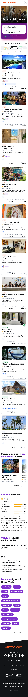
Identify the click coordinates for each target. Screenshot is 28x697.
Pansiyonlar (5, 327)
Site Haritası (20, 686)
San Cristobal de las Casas (11, 600)
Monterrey (6, 628)
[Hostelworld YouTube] (16, 655)
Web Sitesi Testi (12, 686)
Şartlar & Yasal (16, 683)
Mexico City (6, 587)
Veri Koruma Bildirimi (7, 683)
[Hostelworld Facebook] (5, 655)
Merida (17, 605)
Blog (5, 665)
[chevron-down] (16, 500)
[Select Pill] (22, 2)
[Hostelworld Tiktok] (22, 655)
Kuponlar (23, 683)
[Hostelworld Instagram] (12, 655)
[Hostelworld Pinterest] (19, 655)
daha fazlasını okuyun (19, 52)
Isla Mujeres (15, 610)
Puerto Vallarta (7, 614)
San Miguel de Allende (9, 619)
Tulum (5, 591)
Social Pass (14, 669)
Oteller (13, 665)
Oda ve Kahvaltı (20, 665)
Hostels (9, 665)
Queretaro (6, 623)
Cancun (16, 587)
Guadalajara (6, 605)
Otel (4, 431)
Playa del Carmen (16, 591)
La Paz (15, 623)
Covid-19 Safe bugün (11, 83)
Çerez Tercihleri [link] (14, 690)
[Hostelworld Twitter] (9, 655)
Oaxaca (5, 596)
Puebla (5, 610)
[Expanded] (3, 43)
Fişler (6, 686)
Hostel (4, 71)
